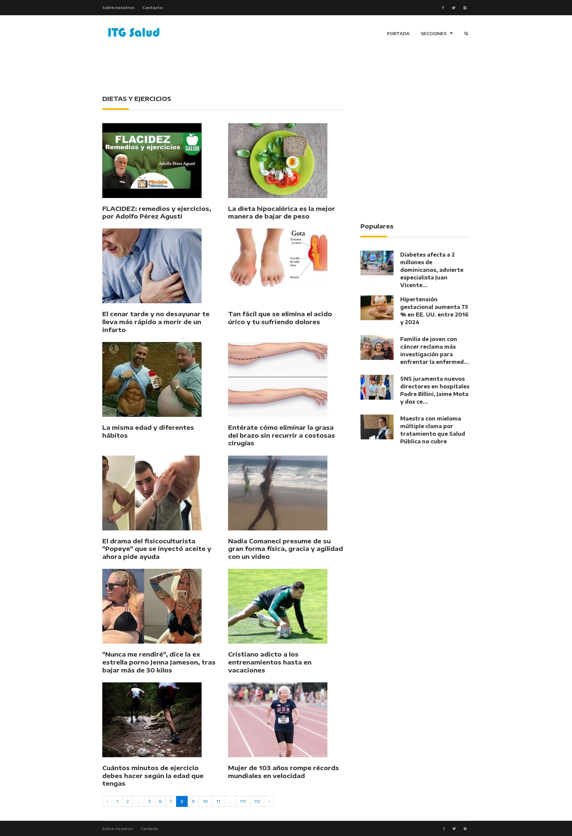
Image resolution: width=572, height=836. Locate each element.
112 (257, 801)
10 (205, 801)
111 (243, 801)
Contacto (152, 7)
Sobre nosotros (118, 7)
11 (218, 801)
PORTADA (398, 33)
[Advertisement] (286, 69)
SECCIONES (434, 33)
